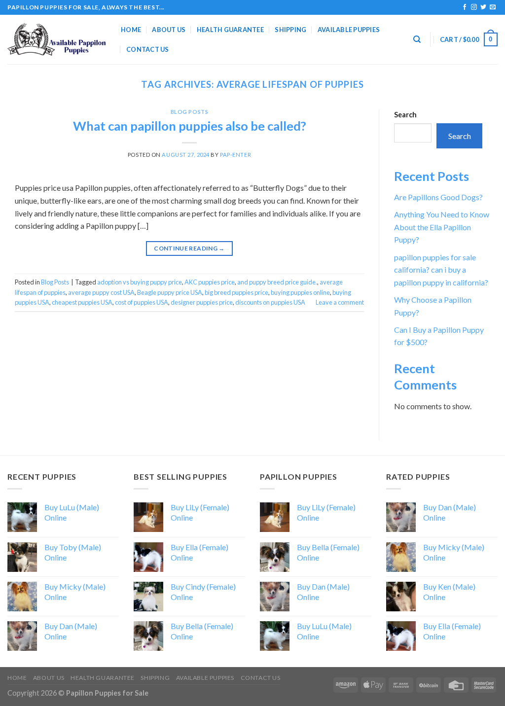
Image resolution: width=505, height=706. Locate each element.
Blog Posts (190, 111)
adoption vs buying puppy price (139, 282)
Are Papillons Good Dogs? (438, 197)
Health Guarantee (230, 30)
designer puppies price (202, 302)
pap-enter (235, 154)
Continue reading (189, 248)
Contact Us (147, 49)
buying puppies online (300, 292)
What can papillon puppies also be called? (189, 125)
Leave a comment (340, 302)
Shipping (290, 30)
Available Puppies (349, 30)
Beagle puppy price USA (169, 292)
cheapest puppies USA (82, 302)
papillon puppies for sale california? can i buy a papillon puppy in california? (441, 269)
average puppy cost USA (101, 292)
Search (405, 114)
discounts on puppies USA (270, 302)
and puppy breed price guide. (277, 282)
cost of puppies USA (141, 302)
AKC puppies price (209, 282)
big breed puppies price (236, 292)
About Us (168, 30)
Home (131, 30)
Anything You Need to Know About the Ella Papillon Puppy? (441, 227)
